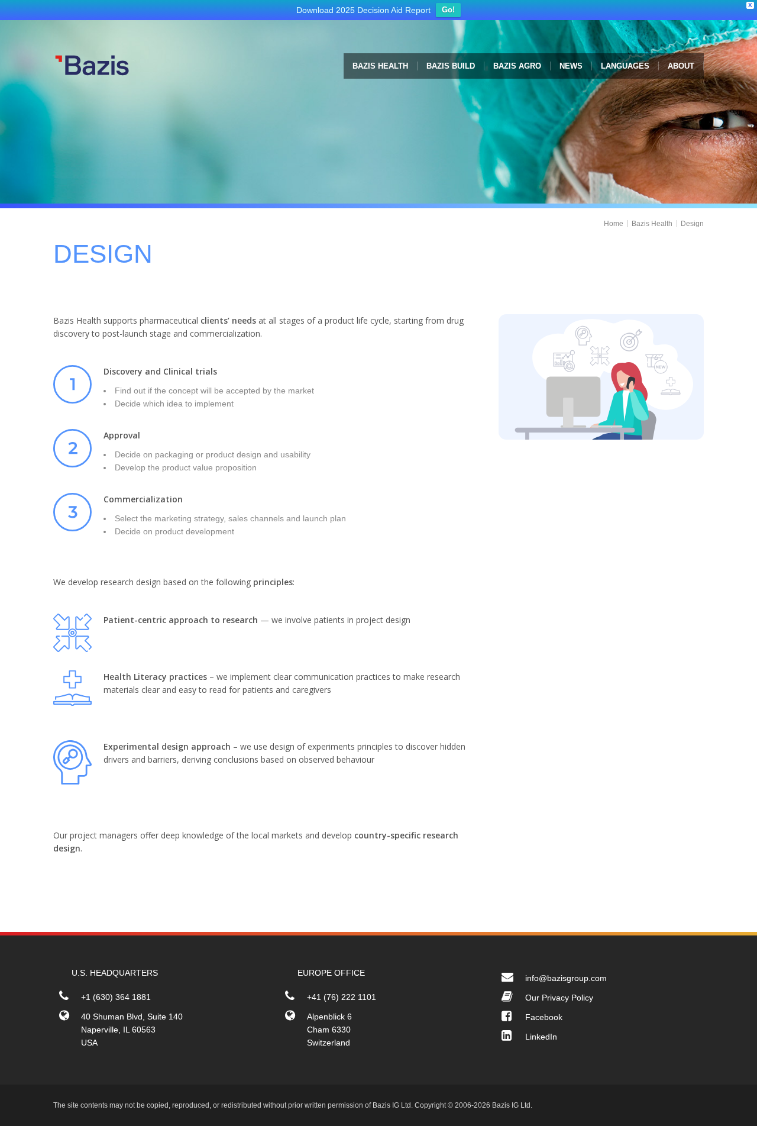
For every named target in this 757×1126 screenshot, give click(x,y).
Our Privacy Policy (559, 1000)
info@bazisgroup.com (566, 981)
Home (613, 226)
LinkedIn (541, 1039)
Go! (448, 12)
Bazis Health (652, 226)
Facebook (543, 1020)
